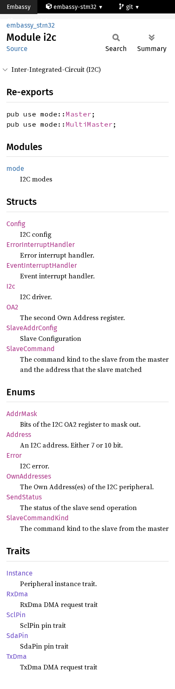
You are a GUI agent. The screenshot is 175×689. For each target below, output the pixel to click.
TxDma (16, 656)
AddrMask (21, 414)
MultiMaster (89, 124)
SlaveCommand (30, 349)
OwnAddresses (28, 476)
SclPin (15, 615)
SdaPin (17, 636)
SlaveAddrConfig (31, 328)
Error (14, 455)
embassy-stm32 (75, 7)
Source (17, 49)
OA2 (12, 307)
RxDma (17, 594)
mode (15, 168)
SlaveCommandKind (37, 518)
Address (18, 435)
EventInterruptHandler (41, 265)
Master (78, 114)
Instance (19, 573)
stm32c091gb (32, 21)
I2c (10, 286)
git (130, 7)
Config (15, 224)
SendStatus (24, 497)
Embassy (19, 7)
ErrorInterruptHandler (40, 245)
